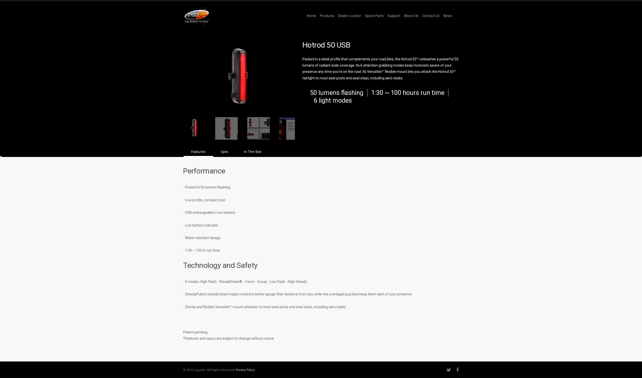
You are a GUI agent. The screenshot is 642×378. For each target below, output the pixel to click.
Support (393, 16)
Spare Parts (374, 16)
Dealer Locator (349, 16)
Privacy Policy (245, 370)
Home (311, 16)
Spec (225, 151)
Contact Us (431, 16)
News (447, 16)
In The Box (252, 151)
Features (198, 151)
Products (327, 16)
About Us (411, 16)
